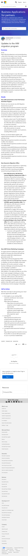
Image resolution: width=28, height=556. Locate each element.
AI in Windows (4, 420)
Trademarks (18, 550)
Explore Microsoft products (6, 422)
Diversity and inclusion (6, 538)
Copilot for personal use (6, 418)
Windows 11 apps (5, 425)
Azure (3, 503)
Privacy (16, 549)
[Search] (16, 2)
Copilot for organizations (6, 415)
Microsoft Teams (5, 491)
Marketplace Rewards (6, 517)
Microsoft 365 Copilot (6, 493)
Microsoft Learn (4, 507)
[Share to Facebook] (9, 401)
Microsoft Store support (6, 437)
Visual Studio (4, 519)
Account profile (4, 432)
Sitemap (3, 549)
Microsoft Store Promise (6, 446)
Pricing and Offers (7, 392)
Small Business (4, 496)
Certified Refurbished (5, 444)
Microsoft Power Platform (6, 489)
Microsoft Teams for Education (7, 460)
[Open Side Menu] (2, 2)
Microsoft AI (4, 479)
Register (20, 2)
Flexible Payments (5, 448)
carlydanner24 (9, 38)
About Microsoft (5, 529)
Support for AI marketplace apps (7, 510)
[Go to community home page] (5, 2)
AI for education (5, 472)
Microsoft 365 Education (6, 463)
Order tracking (4, 441)
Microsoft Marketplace (6, 515)
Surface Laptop (4, 411)
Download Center (5, 434)
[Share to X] (11, 401)
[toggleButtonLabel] (26, 6)
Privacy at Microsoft (5, 533)
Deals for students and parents (7, 470)
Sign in (8, 377)
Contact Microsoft (10, 549)
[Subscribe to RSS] (19, 401)
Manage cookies (5, 550)
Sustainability (4, 543)
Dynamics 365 (4, 484)
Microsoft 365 (4, 486)
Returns (3, 439)
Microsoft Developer (5, 505)
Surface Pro (4, 408)
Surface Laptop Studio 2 (6, 413)
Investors (3, 536)
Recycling (10, 552)
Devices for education (6, 458)
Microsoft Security (5, 481)
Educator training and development (8, 467)
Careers (3, 526)
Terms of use (11, 550)
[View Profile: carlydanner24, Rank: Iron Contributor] (3, 39)
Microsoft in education (6, 455)
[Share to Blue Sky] (16, 401)
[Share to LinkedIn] (6, 401)
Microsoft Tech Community (6, 512)
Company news (4, 531)
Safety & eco (4, 552)
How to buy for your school (6, 465)
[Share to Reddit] (14, 401)
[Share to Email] (21, 401)
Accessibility (4, 541)
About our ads (16, 552)
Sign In (24, 2)
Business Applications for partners (9, 6)
